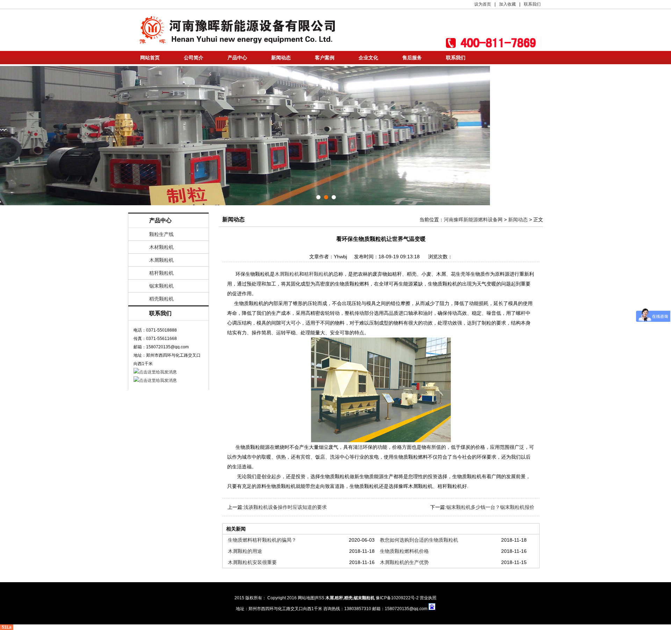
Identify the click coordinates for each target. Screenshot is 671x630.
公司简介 (193, 57)
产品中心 (237, 57)
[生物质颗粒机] (381, 390)
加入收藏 (507, 4)
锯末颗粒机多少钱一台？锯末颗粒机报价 (490, 507)
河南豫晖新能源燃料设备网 (473, 219)
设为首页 (482, 4)
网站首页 (150, 57)
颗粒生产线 (161, 234)
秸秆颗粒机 (161, 273)
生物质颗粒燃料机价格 (404, 551)
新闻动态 (281, 57)
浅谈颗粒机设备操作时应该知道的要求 (285, 507)
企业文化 (368, 57)
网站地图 (306, 597)
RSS (320, 597)
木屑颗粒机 (161, 260)
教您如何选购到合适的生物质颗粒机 (419, 540)
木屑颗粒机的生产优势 (404, 562)
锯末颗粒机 (161, 286)
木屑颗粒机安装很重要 (252, 562)
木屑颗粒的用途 (245, 551)
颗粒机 (368, 597)
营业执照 (428, 597)
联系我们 (532, 4)
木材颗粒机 (161, 247)
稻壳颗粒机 (161, 299)
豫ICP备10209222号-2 (397, 597)
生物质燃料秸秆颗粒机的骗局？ (262, 540)
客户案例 (324, 57)
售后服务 (412, 57)
